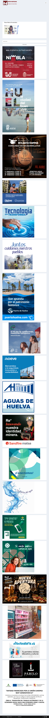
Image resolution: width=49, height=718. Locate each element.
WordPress (19, 716)
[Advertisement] (24, 12)
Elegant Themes (9, 716)
